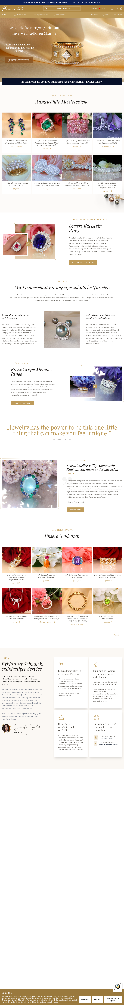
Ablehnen (97, 999)
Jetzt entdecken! (19, 60)
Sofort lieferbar (117, 15)
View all (116, 198)
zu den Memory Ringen (22, 403)
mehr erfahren (75, 509)
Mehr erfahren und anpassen (113, 999)
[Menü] (121, 984)
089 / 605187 (77, 2)
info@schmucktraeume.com (92, 2)
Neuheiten (94, 15)
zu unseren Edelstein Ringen (83, 262)
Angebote (105, 15)
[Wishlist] (116, 8)
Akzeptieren (85, 999)
